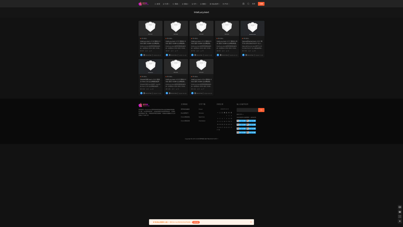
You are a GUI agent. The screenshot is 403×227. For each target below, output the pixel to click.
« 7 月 (218, 130)
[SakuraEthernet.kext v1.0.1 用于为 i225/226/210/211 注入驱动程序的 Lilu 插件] (252, 28)
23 (229, 124)
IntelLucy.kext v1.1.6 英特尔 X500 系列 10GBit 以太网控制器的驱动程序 (150, 42)
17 (231, 121)
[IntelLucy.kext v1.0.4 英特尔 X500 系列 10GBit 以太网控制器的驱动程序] (201, 66)
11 (217, 121)
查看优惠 (195, 222)
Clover (201, 109)
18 (217, 124)
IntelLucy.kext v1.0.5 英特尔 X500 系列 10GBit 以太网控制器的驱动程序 (176, 81)
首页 (158, 4)
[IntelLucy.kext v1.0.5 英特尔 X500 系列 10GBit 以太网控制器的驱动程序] (176, 66)
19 (220, 124)
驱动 (186, 4)
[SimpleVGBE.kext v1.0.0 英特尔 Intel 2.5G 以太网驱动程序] (150, 66)
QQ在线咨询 (240, 117)
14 (224, 121)
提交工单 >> (240, 114)
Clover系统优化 (185, 117)
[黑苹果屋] (144, 3)
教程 (204, 4)
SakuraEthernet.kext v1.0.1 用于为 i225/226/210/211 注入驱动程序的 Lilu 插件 (252, 42)
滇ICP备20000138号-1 (211, 139)
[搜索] (248, 3)
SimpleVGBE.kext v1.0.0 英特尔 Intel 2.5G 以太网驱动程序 (150, 80)
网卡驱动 (144, 38)
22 (226, 124)
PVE (226, 4)
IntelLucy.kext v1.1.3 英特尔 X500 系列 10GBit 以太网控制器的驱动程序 (201, 42)
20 (222, 124)
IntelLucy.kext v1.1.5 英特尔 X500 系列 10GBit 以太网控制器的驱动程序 (176, 42)
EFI (194, 4)
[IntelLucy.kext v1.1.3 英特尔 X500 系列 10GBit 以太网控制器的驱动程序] (201, 28)
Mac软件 (215, 4)
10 (231, 118)
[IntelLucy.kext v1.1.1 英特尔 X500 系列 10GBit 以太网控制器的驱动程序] (227, 28)
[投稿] (243, 3)
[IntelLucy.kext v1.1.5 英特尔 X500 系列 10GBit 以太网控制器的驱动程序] (176, 28)
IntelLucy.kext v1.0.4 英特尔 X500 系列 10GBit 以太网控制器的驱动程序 (201, 81)
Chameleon (202, 121)
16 (229, 121)
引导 (166, 4)
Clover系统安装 (185, 121)
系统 (176, 4)
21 (224, 124)
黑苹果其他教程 (185, 109)
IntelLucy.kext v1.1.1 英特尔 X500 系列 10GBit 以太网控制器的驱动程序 (227, 42)
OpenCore (202, 117)
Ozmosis (201, 113)
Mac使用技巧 (184, 113)
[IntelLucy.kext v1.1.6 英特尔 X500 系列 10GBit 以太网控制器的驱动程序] (150, 28)
